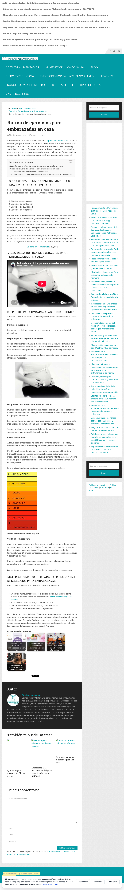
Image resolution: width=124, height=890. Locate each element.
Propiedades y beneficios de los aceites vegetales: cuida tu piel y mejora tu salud (104, 338)
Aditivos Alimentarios (22, 67)
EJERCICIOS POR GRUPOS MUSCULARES (67, 76)
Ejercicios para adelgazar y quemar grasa (27, 111)
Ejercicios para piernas (46, 15)
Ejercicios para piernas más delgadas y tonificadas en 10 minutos (41, 771)
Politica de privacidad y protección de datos (27, 33)
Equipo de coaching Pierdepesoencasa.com (84, 15)
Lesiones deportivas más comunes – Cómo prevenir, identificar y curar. (76, 21)
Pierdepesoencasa (17, 135)
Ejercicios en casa (19, 76)
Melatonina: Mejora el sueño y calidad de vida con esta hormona (104, 275)
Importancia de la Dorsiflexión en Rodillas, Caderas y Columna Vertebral (104, 450)
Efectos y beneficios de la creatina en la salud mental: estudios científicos (103, 399)
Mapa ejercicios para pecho (34, 27)
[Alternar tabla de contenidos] (69, 162)
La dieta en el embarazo (38, 247)
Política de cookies (99, 27)
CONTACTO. (89, 9)
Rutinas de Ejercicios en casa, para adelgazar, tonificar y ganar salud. (40, 39)
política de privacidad (29, 874)
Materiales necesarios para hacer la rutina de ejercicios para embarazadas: (43, 174)
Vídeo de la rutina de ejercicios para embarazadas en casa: (34, 169)
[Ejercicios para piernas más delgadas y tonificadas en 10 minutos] (42, 752)
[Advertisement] (104, 162)
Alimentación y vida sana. (64, 67)
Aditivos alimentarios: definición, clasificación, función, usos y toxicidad (40, 3)
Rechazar (98, 882)
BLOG (94, 67)
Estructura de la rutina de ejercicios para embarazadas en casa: (36, 166)
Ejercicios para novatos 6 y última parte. (16, 773)
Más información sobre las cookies (69, 27)
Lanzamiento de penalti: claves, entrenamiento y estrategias (102, 316)
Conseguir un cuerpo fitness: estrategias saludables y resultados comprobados (103, 421)
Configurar (112, 882)
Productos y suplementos (25, 84)
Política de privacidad (98, 485)
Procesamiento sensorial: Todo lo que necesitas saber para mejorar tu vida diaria (105, 252)
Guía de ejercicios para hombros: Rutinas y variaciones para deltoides (105, 380)
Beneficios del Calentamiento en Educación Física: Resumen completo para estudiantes (104, 242)
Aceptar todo (82, 882)
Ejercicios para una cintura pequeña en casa (65, 760)
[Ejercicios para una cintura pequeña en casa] (67, 747)
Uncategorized (17, 93)
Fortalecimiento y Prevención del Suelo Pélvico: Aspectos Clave (104, 211)
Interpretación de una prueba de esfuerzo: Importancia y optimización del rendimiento (104, 307)
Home (14, 108)
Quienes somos (10, 874)
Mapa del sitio (10, 27)
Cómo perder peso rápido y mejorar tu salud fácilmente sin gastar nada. (42, 9)
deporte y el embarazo (56, 140)
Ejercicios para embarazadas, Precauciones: (31, 171)
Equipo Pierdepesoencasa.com (20, 21)
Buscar (104, 115)
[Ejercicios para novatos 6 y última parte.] (18, 753)
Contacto (104, 487)
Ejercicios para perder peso (18, 15)
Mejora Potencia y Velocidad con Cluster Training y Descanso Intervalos (104, 220)
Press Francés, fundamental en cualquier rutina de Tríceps (35, 45)
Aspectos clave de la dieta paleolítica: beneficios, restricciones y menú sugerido (104, 389)
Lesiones (106, 76)
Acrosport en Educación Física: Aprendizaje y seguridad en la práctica (105, 297)
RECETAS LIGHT (62, 84)
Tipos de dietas (90, 84)
